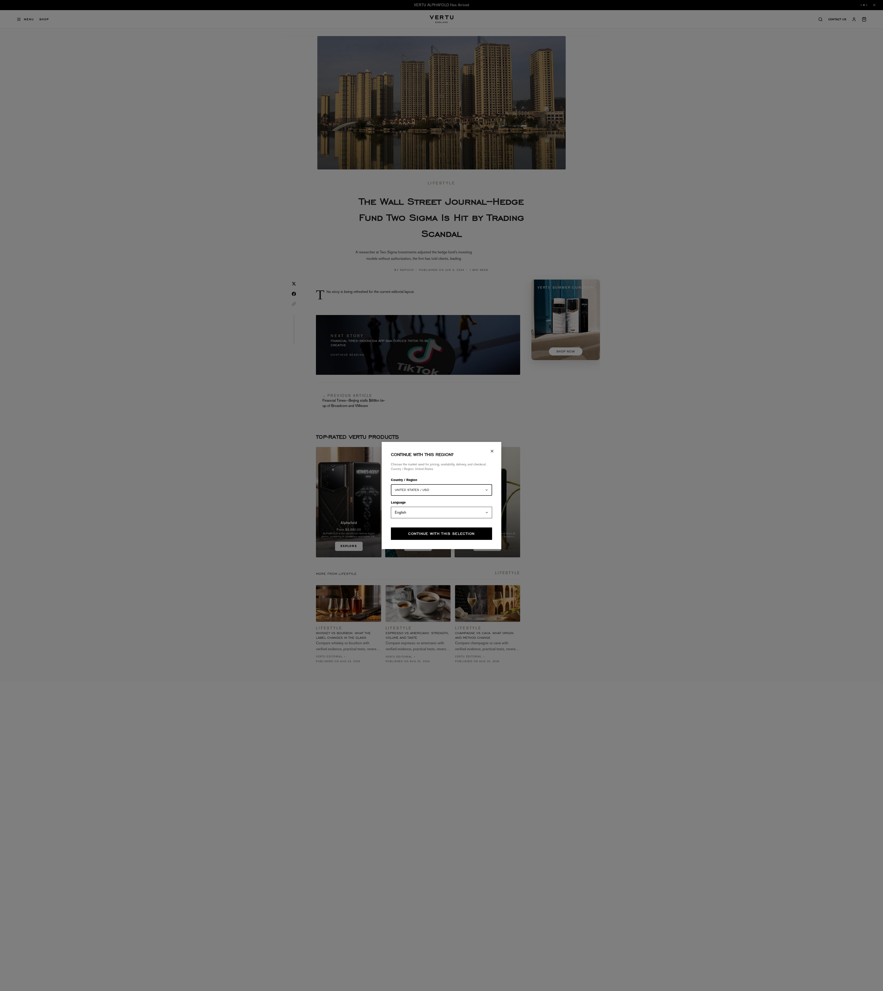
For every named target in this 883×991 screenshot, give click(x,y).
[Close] (492, 451)
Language (398, 502)
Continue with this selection (441, 533)
